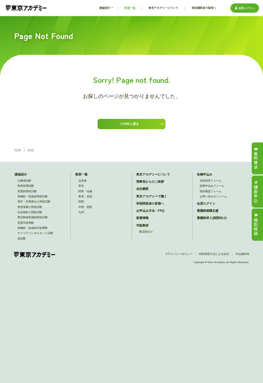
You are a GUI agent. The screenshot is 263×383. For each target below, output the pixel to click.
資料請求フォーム (211, 180)
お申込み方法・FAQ (150, 210)
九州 (81, 212)
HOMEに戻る (130, 123)
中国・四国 (85, 207)
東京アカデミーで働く (151, 196)
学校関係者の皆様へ (150, 203)
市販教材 (142, 225)
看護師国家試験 (27, 191)
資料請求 (256, 161)
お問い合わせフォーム (213, 196)
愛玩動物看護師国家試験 (32, 217)
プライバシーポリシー (178, 254)
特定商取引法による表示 (214, 254)
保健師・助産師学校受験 (32, 228)
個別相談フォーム (211, 191)
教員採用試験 (25, 185)
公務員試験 (24, 180)
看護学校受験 (25, 222)
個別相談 (256, 227)
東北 (81, 185)
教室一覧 (81, 174)
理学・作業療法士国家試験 (33, 201)
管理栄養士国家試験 (29, 207)
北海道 (82, 180)
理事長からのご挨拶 (150, 181)
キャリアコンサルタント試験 (35, 233)
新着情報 (142, 218)
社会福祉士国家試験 (29, 212)
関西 (81, 201)
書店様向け (146, 231)
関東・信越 (85, 191)
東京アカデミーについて (153, 174)
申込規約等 (242, 254)
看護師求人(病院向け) (212, 218)
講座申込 (256, 194)
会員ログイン (246, 8)
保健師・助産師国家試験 (32, 196)
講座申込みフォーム (212, 185)
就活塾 (21, 238)
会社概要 (142, 188)
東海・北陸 (85, 196)
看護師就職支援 (207, 210)
